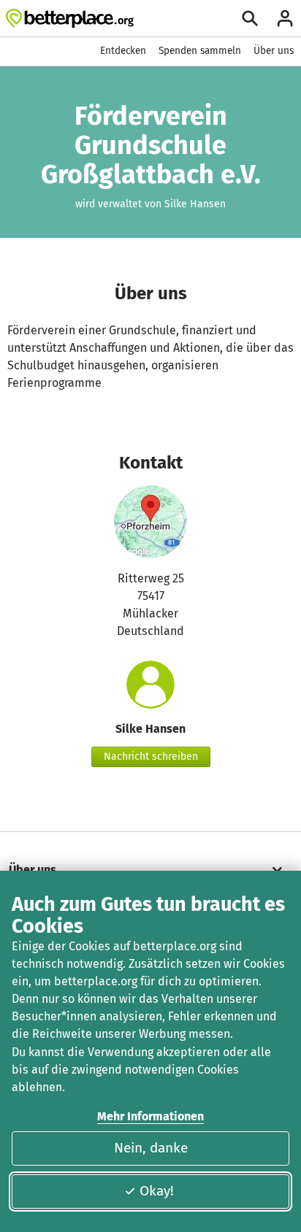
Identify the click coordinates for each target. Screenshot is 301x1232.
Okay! (157, 1190)
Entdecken (123, 51)
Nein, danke (151, 1147)
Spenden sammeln (200, 51)
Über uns (274, 51)
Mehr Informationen (150, 1116)
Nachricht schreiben (151, 756)
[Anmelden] (285, 18)
